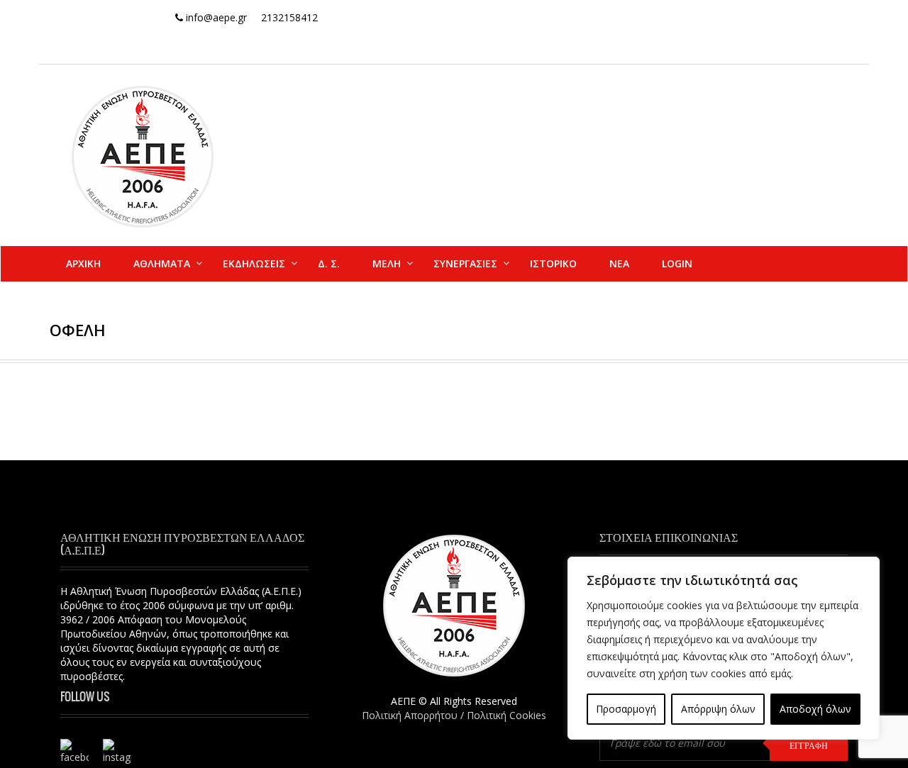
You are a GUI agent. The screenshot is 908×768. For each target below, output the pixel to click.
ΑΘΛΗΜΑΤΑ (161, 263)
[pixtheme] (143, 155)
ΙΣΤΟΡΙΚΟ (553, 263)
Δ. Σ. (329, 263)
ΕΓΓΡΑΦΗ (809, 745)
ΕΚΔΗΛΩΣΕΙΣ (254, 263)
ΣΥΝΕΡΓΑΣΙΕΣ (465, 263)
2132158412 (289, 17)
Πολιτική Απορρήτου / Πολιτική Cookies (454, 715)
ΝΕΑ (619, 263)
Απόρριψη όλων (718, 709)
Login (677, 263)
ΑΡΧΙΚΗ (83, 263)
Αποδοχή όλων (815, 709)
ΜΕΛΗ (386, 263)
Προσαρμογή (626, 709)
